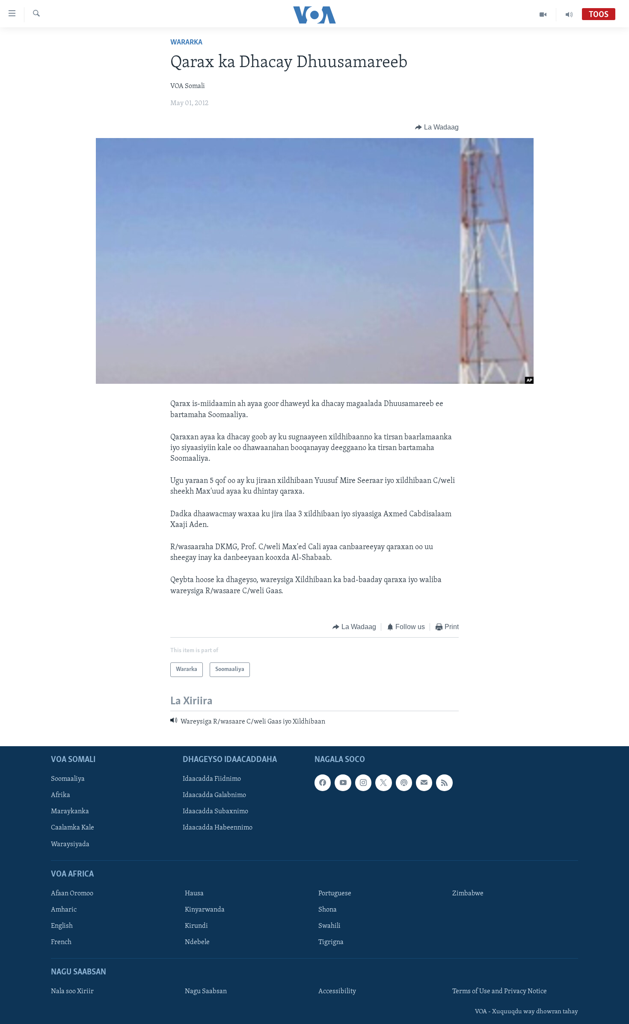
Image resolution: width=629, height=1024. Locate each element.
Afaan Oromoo (72, 893)
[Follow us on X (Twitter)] (383, 782)
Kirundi (196, 926)
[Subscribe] (424, 782)
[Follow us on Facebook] (322, 782)
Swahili (329, 926)
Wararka (186, 43)
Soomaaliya (68, 779)
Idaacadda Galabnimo (214, 795)
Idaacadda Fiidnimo (212, 779)
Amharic (64, 909)
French (61, 942)
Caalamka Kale (72, 827)
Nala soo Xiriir (72, 991)
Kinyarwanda (205, 909)
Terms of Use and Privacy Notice (499, 991)
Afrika (60, 795)
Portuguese (334, 893)
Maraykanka (70, 811)
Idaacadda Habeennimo (217, 827)
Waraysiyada (70, 844)
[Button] (437, 127)
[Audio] (569, 14)
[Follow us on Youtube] (343, 782)
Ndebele (197, 942)
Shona (327, 909)
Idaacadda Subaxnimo (215, 811)
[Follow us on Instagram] (363, 782)
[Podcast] (404, 782)
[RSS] (444, 782)
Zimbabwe (468, 893)
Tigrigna (331, 942)
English (62, 926)
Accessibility (337, 991)
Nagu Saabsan (206, 991)
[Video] (543, 14)
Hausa (194, 893)
